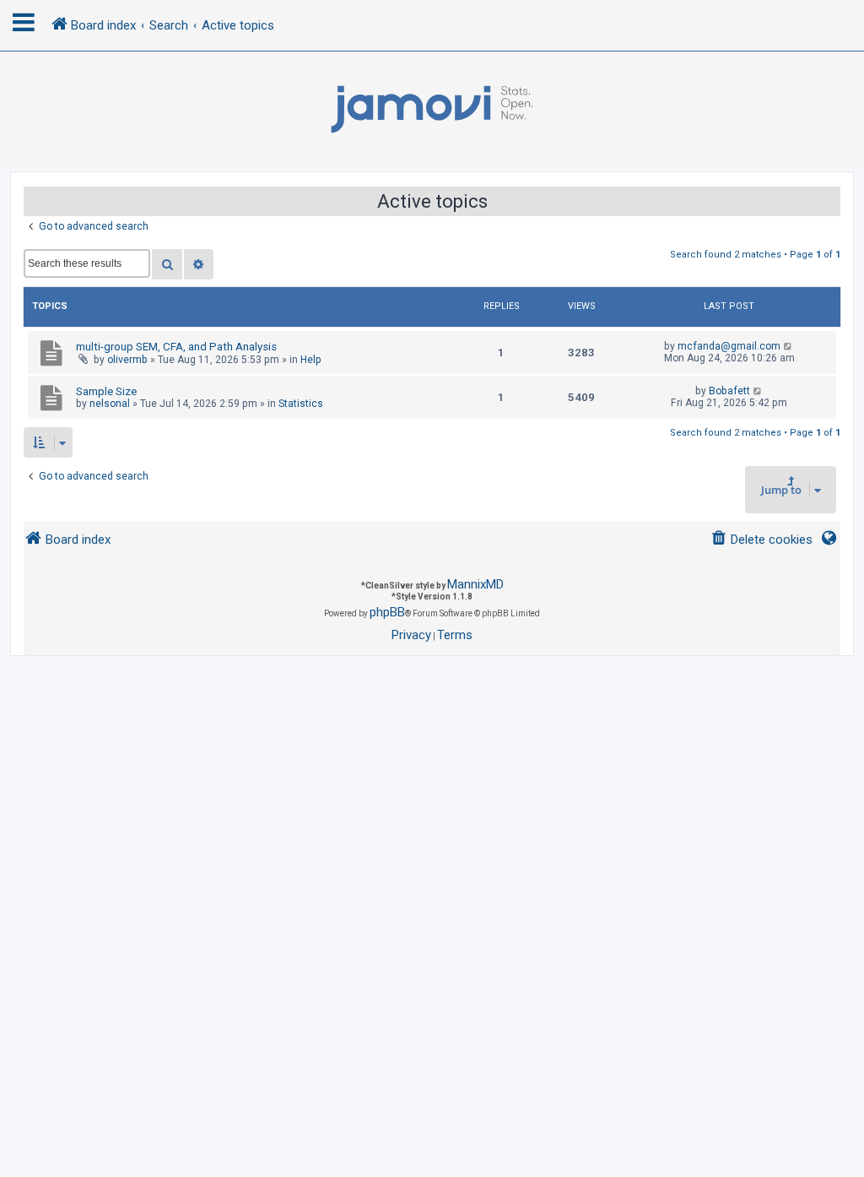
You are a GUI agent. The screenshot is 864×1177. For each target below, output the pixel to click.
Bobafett (729, 391)
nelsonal (109, 404)
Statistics (300, 404)
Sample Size (106, 391)
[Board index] (432, 110)
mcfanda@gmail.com (729, 346)
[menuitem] (761, 539)
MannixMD (475, 584)
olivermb (127, 360)
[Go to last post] (788, 346)
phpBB (387, 612)
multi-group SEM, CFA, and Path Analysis (176, 346)
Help (310, 360)
